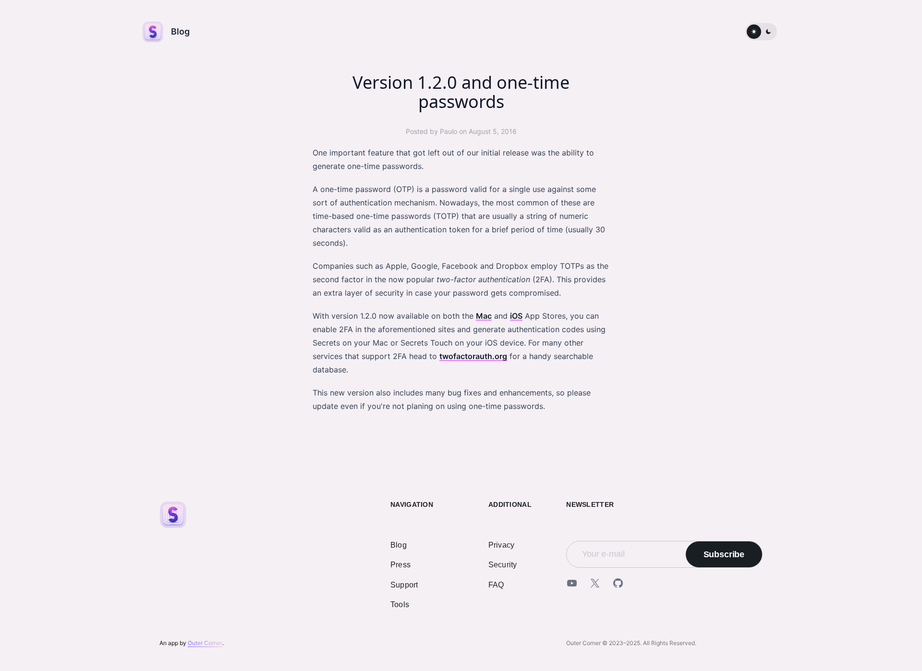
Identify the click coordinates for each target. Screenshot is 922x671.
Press (400, 565)
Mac (484, 316)
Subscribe (724, 554)
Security (502, 565)
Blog (180, 31)
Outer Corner (205, 643)
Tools (399, 604)
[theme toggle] (761, 31)
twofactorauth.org (473, 356)
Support (404, 585)
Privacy (501, 545)
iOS (516, 316)
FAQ (496, 585)
